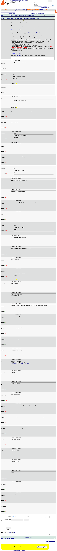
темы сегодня (45, 10)
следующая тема (34, 13)
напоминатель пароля (45, 7)
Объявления (29, 10)
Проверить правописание (17, 519)
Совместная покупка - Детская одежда (20, 0)
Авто (6, 10)
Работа (16, 10)
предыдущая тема (41, 13)
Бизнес (20, 10)
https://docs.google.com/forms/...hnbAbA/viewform (21, 363)
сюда (19, 53)
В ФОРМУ (18, 55)
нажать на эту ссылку (6, 521)
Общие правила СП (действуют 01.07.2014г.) (30, 32)
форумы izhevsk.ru (50, 541)
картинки (25, 9)
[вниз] (56, 12)
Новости (3, 10)
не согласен (45, 547)
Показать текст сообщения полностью (33, 57)
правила (17, 9)
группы (50, 10)
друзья (54, 10)
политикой (19, 546)
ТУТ (20, 29)
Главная (11, 0)
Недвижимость (11, 10)
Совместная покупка (37, 10)
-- (11, 20)
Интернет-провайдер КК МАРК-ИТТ (19, 550)
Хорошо (39, 546)
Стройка (24, 10)
